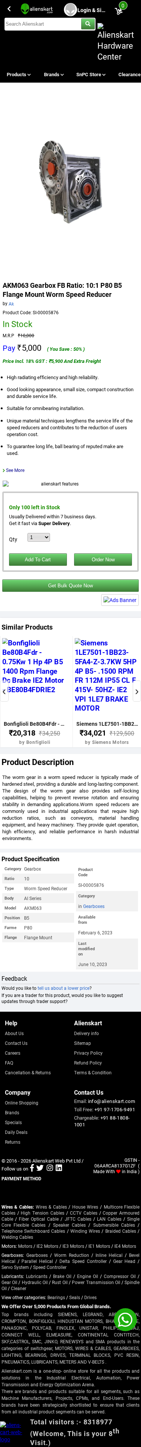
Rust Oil (59, 1282)
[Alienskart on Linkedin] (59, 1168)
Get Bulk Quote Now (70, 585)
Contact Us (16, 1043)
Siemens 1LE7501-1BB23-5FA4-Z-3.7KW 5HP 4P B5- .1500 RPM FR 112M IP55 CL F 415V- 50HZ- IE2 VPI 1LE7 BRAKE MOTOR (107, 723)
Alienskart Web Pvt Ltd (56, 1160)
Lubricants (36, 1276)
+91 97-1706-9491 (114, 1109)
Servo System (15, 1267)
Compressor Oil (120, 1276)
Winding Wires (85, 1231)
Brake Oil (62, 1276)
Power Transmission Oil (96, 1282)
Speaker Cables (69, 1225)
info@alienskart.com (111, 1101)
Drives (90, 1297)
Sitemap (82, 1043)
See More (15, 470)
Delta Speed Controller (83, 1261)
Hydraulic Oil (35, 1282)
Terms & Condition (93, 1072)
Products (17, 74)
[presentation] (4, 691)
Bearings (56, 1297)
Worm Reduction (71, 1255)
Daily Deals (16, 1132)
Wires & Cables (51, 1207)
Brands (52, 74)
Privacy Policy (88, 1053)
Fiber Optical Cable (39, 1219)
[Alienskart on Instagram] (50, 1168)
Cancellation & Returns (28, 1072)
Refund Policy (88, 1063)
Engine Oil (87, 1276)
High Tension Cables (42, 1213)
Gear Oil (9, 1282)
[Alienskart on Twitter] (40, 1168)
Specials (13, 1122)
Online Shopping (21, 1103)
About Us (14, 1033)
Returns (12, 1142)
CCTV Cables (83, 1213)
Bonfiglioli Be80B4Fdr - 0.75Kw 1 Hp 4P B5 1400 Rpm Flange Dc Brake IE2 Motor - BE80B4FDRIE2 (34, 723)
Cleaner (18, 1288)
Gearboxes (94, 906)
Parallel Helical (37, 1261)
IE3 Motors (73, 1246)
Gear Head (124, 1261)
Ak (11, 303)
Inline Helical (109, 1255)
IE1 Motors (99, 1246)
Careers (12, 1053)
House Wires (85, 1207)
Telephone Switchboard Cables (33, 1231)
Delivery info (86, 1033)
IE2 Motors (47, 1246)
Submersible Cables (114, 1225)
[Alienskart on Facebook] (32, 1168)
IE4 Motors (125, 1246)
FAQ (9, 1063)
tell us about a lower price (63, 988)
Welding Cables (17, 1237)
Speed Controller (50, 1267)
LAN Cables (109, 1219)
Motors (25, 1246)
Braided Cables (120, 1231)
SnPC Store (89, 74)
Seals (74, 1297)
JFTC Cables (78, 1219)
